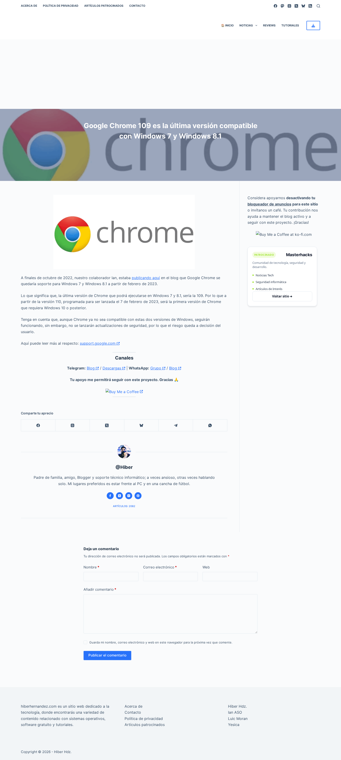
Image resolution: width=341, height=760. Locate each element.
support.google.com (98, 343)
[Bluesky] (303, 6)
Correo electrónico (160, 567)
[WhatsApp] (210, 425)
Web (206, 567)
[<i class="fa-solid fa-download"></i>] (313, 25)
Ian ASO (235, 712)
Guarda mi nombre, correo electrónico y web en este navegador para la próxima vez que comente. (160, 642)
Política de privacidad (60, 5)
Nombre (91, 567)
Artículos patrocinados (103, 5)
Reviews (269, 25)
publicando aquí (146, 277)
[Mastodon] (282, 6)
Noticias (246, 25)
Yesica (233, 724)
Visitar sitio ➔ (282, 296)
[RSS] (310, 6)
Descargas (112, 368)
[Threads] (289, 6)
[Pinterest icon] (138, 495)
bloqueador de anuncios (269, 204)
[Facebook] (275, 6)
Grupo (156, 368)
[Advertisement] (170, 74)
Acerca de (29, 5)
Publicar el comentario (107, 655)
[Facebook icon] (110, 495)
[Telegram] (176, 425)
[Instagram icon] (128, 495)
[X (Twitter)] (296, 6)
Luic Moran (238, 718)
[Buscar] (318, 6)
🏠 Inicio (227, 25)
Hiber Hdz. (237, 706)
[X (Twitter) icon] (119, 495)
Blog (91, 368)
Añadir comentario (100, 589)
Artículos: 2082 (124, 506)
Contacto (137, 5)
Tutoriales (290, 25)
